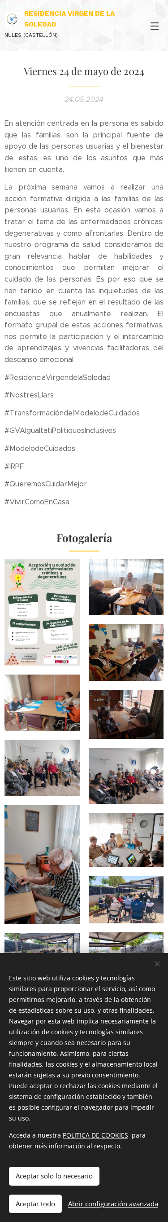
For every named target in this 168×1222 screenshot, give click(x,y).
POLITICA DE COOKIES (95, 1135)
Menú (155, 26)
